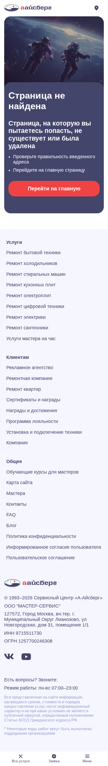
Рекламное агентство (29, 367)
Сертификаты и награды (33, 399)
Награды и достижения (31, 410)
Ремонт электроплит (28, 295)
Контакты (16, 504)
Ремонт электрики (26, 317)
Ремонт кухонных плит (31, 284)
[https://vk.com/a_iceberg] (9, 656)
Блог (11, 525)
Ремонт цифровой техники (35, 306)
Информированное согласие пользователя (53, 547)
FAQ (11, 514)
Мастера (15, 493)
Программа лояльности (32, 421)
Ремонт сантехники (27, 327)
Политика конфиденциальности (41, 536)
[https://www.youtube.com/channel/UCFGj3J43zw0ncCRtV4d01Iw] (26, 656)
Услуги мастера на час (31, 338)
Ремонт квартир (23, 389)
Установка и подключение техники (44, 432)
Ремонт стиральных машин (36, 274)
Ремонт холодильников (31, 263)
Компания (17, 442)
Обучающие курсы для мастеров (42, 472)
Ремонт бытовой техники (33, 252)
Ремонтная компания (29, 378)
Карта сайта (19, 482)
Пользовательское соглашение (40, 557)
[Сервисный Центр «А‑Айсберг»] (27, 8)
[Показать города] (98, 8)
